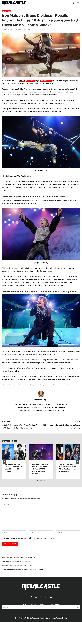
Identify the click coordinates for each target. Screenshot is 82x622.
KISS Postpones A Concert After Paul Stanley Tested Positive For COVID (61, 425)
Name (5, 533)
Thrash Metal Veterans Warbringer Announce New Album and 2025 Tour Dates (22, 569)
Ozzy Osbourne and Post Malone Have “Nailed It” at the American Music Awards (40, 469)
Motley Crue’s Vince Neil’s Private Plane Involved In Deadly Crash (19, 557)
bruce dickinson (7, 385)
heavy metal (33, 385)
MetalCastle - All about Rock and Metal (53, 618)
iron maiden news (68, 385)
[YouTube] (51, 597)
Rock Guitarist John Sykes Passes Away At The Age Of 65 (17, 565)
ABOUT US (33, 604)
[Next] (77, 462)
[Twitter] (36, 597)
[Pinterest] (46, 597)
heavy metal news (45, 385)
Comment (7, 504)
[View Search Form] (74, 3)
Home (24, 604)
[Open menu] (78, 3)
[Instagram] (41, 597)
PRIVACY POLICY (55, 604)
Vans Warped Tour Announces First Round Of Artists (16, 561)
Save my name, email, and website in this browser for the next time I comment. (29, 538)
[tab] (37, 480)
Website (59, 533)
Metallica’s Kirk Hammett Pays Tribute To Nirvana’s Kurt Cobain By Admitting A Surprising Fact (19, 425)
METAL (4, 11)
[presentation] (14, 452)
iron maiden (56, 385)
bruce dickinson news (21, 385)
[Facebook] (31, 597)
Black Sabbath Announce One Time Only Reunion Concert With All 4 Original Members (24, 553)
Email (32, 533)
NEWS (9, 11)
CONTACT (43, 604)
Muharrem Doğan (8, 30)
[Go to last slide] (4, 462)
